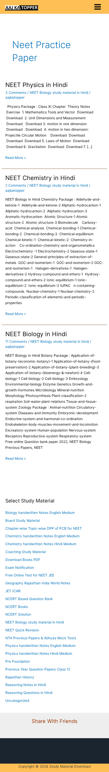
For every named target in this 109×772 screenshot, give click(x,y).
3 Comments (15, 93)
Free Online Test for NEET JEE (29, 575)
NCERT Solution (18, 614)
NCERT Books (16, 607)
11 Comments (16, 341)
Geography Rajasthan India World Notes (37, 583)
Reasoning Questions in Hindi (28, 693)
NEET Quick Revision (22, 630)
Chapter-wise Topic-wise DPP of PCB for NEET (43, 528)
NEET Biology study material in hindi (59, 93)
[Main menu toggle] (97, 7)
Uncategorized (17, 701)
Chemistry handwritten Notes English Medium (42, 536)
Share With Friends (54, 721)
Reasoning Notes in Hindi (25, 685)
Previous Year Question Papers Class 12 (37, 669)
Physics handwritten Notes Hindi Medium (38, 653)
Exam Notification (19, 568)
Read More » (15, 157)
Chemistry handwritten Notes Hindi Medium (40, 544)
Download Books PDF (22, 560)
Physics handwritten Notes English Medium (40, 646)
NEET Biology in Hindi (36, 334)
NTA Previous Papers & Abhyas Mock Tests (40, 638)
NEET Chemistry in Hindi (40, 178)
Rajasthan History (19, 677)
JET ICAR (13, 591)
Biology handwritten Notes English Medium (40, 513)
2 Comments (15, 185)
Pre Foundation (17, 661)
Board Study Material (22, 520)
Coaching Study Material (25, 552)
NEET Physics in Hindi (36, 84)
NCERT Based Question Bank (29, 599)
